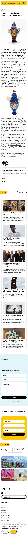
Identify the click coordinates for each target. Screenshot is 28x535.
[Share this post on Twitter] (5, 181)
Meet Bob (4, 512)
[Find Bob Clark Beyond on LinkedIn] (5, 493)
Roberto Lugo (21, 57)
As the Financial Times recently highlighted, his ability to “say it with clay (13, 63)
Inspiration (4, 505)
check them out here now (8, 156)
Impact (3, 507)
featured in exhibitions (17, 137)
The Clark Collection (6, 518)
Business (3, 510)
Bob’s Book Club (5, 515)
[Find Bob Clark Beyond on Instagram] (2, 493)
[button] (24, 3)
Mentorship (4, 502)
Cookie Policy (15, 528)
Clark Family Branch (6, 520)
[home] (11, 3)
